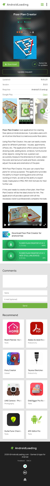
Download (12, 64)
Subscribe (42, 64)
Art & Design (26, 18)
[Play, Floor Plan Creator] (5, 224)
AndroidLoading (17, 4)
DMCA (29, 461)
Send (25, 305)
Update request (25, 72)
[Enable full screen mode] (45, 224)
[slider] (20, 225)
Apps (19, 18)
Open (45, 94)
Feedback (21, 461)
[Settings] (40, 224)
